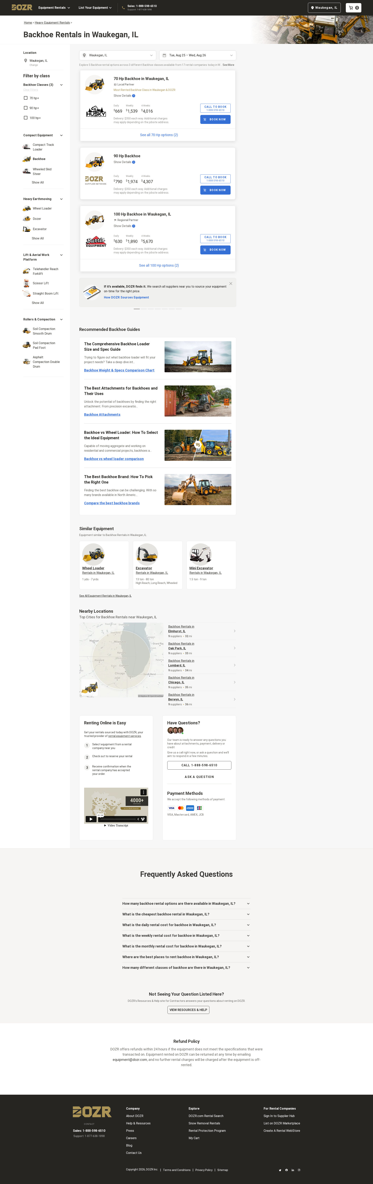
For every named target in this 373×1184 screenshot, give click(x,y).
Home (28, 22)
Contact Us (134, 1153)
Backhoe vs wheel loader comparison (114, 459)
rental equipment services (124, 736)
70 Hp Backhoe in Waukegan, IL (141, 78)
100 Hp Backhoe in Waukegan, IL (142, 214)
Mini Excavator (205, 570)
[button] (43, 87)
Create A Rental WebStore (282, 1131)
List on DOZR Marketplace (282, 1123)
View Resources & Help (188, 1010)
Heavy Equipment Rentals (52, 22)
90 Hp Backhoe (127, 156)
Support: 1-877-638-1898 (139, 9)
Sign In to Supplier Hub (279, 1116)
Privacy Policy (204, 1170)
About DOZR (134, 1116)
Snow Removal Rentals (204, 1123)
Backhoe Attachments (102, 414)
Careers (131, 1138)
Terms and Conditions (177, 1170)
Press (130, 1131)
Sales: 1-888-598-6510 (142, 6)
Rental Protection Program (207, 1131)
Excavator (152, 570)
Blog (129, 1145)
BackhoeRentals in (181, 629)
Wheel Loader (98, 570)
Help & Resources (138, 1123)
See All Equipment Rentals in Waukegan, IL (105, 595)
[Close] (230, 283)
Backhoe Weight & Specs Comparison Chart (119, 370)
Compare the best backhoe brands (112, 503)
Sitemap (222, 1170)
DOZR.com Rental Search (206, 1116)
